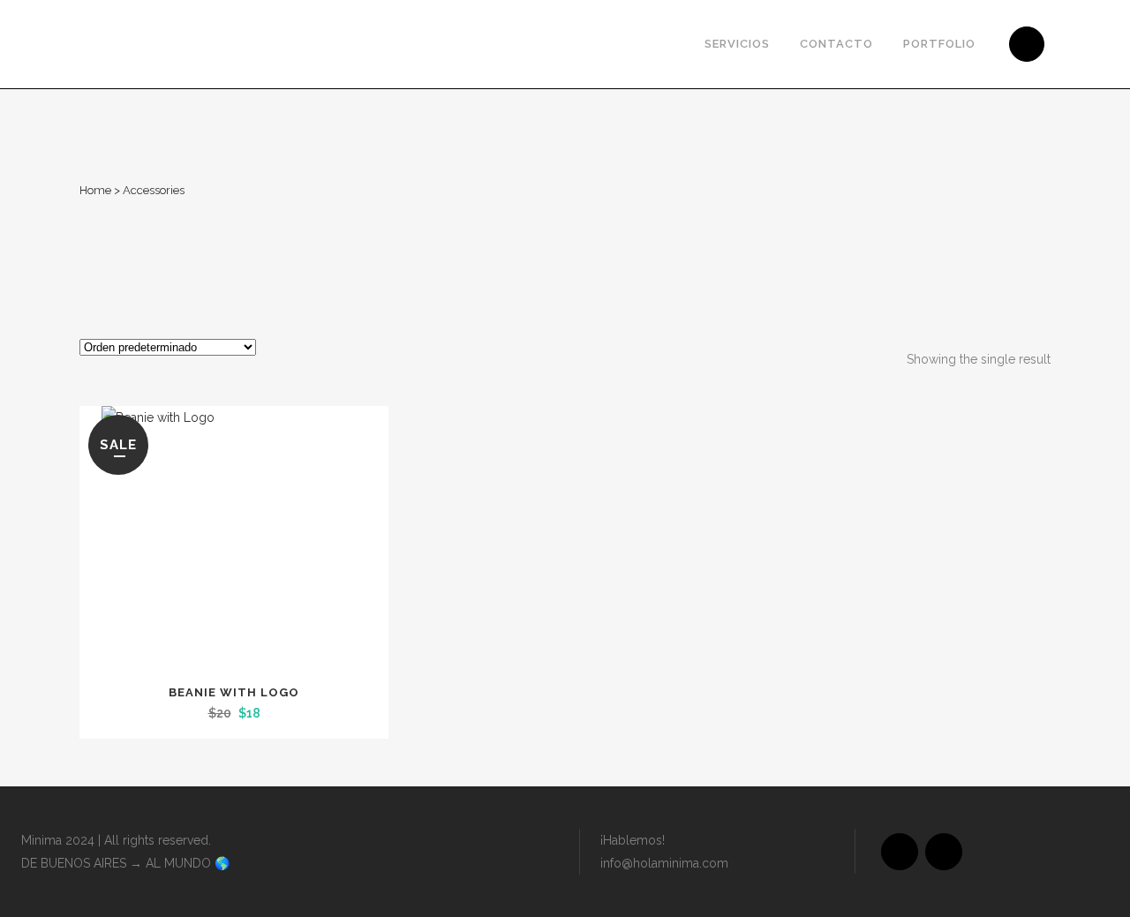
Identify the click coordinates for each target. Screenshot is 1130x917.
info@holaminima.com (664, 863)
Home (95, 190)
